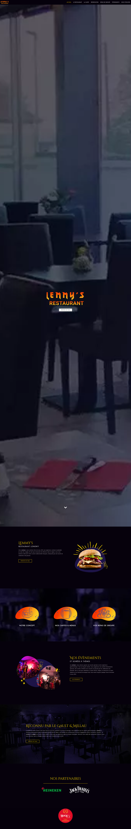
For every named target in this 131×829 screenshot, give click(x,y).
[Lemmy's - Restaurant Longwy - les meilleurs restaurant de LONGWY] (90, 557)
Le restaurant (77, 2)
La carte (86, 2)
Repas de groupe (105, 2)
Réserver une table (65, 310)
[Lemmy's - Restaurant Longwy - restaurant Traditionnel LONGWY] (38, 672)
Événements (115, 2)
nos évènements (76, 679)
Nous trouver (125, 2)
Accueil (69, 2)
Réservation (94, 2)
